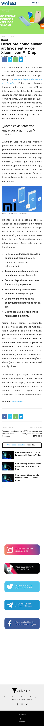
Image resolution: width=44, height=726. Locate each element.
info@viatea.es (22, 719)
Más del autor (32, 445)
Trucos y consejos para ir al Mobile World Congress (12, 433)
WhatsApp (22, 721)
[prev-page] (3, 486)
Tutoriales (10, 36)
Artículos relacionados (16, 445)
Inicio (3, 36)
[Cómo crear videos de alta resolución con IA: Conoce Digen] (8, 478)
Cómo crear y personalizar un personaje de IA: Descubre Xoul (28, 466)
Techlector (17, 401)
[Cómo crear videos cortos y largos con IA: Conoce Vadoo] (8, 455)
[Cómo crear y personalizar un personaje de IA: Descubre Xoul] (8, 466)
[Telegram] (21, 59)
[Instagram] (22, 704)
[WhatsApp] (15, 59)
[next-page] (7, 486)
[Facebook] (4, 59)
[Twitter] (10, 59)
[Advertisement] (22, 517)
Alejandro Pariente (10, 56)
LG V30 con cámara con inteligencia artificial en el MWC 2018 (32, 433)
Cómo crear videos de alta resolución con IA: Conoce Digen (27, 478)
